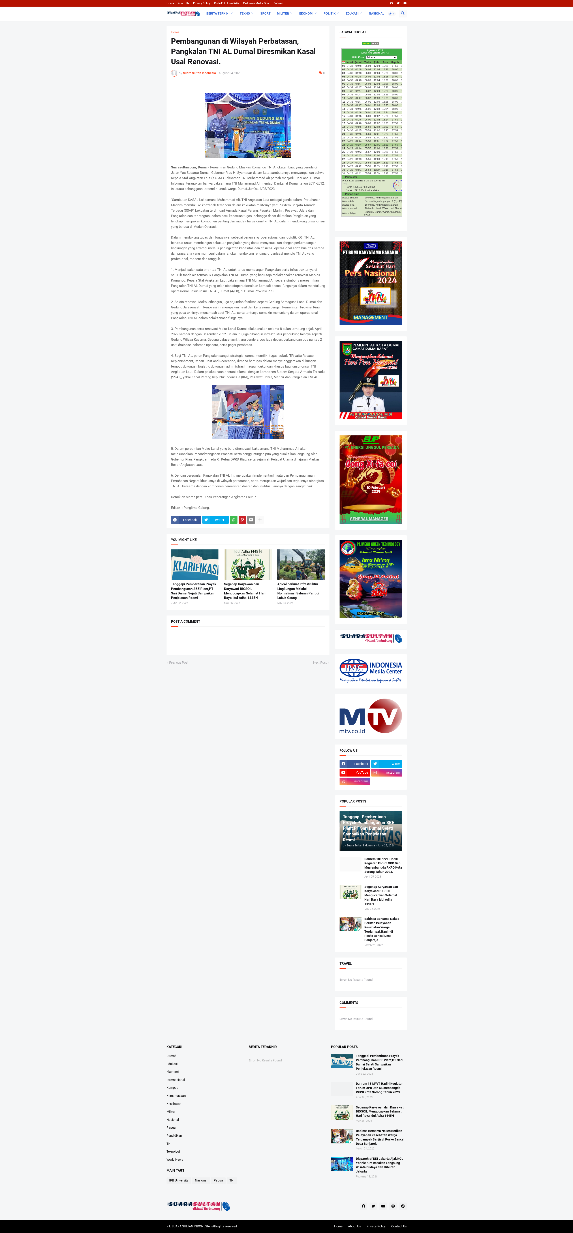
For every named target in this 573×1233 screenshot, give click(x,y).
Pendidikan (174, 1135)
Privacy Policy (201, 3)
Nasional (376, 13)
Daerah (172, 1056)
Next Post (320, 662)
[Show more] (260, 520)
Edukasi (352, 13)
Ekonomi (306, 13)
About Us (183, 3)
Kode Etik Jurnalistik (226, 3)
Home (170, 3)
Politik (330, 13)
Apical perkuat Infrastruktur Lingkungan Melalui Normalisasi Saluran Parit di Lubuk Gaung (298, 591)
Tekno (245, 13)
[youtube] (405, 3)
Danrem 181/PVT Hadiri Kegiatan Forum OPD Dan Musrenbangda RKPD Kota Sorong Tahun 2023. (383, 865)
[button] (392, 13)
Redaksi (278, 3)
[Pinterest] (242, 520)
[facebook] (391, 3)
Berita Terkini (217, 13)
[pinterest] (403, 1206)
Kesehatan (174, 1104)
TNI (169, 1143)
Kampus (172, 1087)
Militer (283, 13)
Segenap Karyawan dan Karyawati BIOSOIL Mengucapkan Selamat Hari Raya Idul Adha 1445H (244, 591)
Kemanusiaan (176, 1095)
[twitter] (398, 3)
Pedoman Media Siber (256, 3)
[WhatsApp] (233, 520)
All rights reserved (224, 1226)
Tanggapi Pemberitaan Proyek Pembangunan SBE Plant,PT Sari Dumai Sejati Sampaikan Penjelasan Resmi (193, 591)
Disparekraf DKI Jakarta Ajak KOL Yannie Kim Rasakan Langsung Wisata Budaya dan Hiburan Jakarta (379, 1165)
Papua (171, 1127)
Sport (265, 13)
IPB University (178, 1180)
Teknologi (173, 1151)
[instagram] (393, 1206)
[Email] (251, 520)
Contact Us (399, 1226)
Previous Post (178, 662)
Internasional (176, 1080)
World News (175, 1159)
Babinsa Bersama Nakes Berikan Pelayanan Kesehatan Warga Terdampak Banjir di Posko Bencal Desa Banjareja (381, 929)
